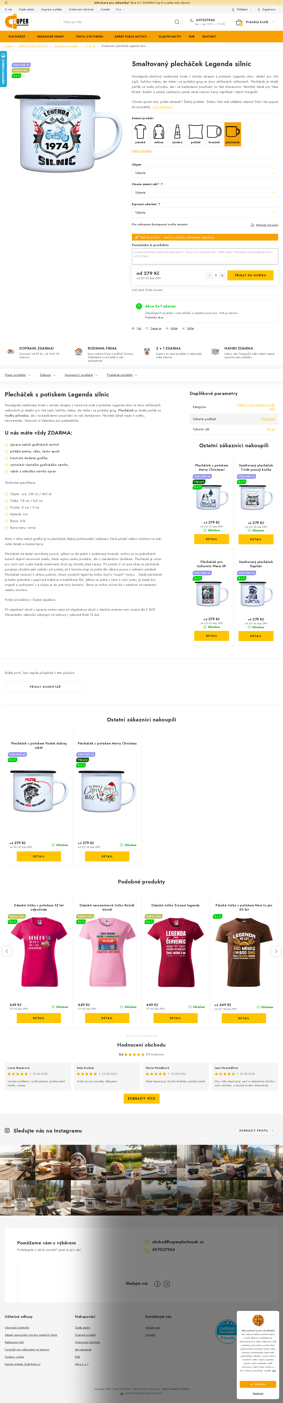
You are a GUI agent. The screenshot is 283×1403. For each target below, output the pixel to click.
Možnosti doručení (267, 225)
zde (273, 1370)
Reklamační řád (14, 1342)
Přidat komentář (45, 687)
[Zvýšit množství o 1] (222, 275)
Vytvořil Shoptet (133, 1393)
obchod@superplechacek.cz (178, 1242)
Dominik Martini (154, 1393)
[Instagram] (167, 1284)
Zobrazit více (142, 1098)
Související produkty (79, 375)
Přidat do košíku (250, 275)
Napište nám (152, 1328)
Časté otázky (26, 9)
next (275, 951)
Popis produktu (15, 375)
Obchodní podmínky (17, 1328)
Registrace (269, 9)
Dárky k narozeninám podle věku (256, 407)
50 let (271, 429)
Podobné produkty (120, 375)
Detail (211, 539)
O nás (8, 9)
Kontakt (105, 9)
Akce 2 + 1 (81, 1364)
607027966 (205, 20)
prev (7, 951)
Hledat (177, 22)
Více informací (162, 107)
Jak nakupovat (83, 1349)
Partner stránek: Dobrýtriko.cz (22, 1364)
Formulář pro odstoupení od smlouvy (27, 1349)
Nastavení (258, 1393)
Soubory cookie (14, 1357)
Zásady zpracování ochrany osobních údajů (31, 1335)
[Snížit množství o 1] (209, 275)
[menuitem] (19, 36)
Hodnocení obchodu (81, 9)
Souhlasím (259, 1384)
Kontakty (150, 1335)
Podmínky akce (154, 317)
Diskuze (45, 375)
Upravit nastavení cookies (175, 1389)
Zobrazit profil (254, 1130)
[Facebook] (157, 1284)
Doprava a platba (51, 9)
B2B (77, 1357)
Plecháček (268, 419)
